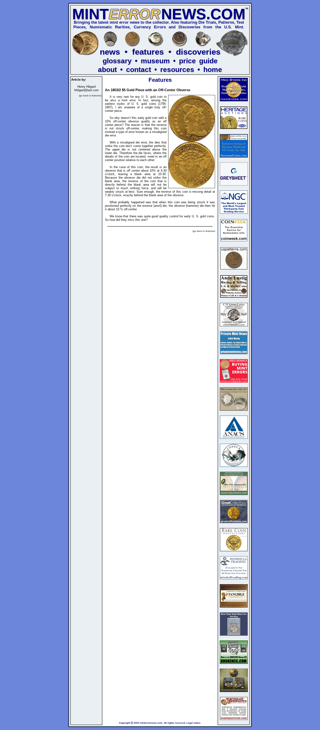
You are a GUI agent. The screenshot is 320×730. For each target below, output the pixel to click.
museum (155, 61)
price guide (198, 61)
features (148, 51)
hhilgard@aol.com (86, 90)
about (107, 69)
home (212, 69)
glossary (117, 61)
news (110, 51)
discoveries (198, 51)
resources (177, 69)
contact (138, 69)
